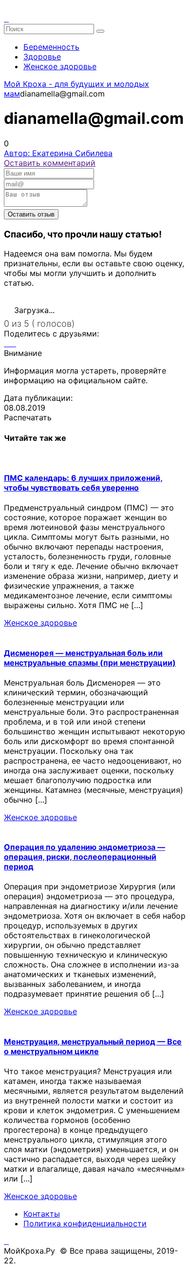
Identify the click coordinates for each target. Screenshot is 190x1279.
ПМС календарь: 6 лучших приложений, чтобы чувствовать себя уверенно (83, 482)
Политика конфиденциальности (85, 1223)
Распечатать (28, 417)
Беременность (51, 47)
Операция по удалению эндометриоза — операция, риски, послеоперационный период (84, 856)
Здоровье (42, 56)
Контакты (41, 1214)
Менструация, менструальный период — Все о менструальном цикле (93, 1046)
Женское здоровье (59, 66)
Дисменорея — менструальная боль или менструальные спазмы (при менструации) (90, 658)
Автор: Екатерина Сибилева (58, 153)
